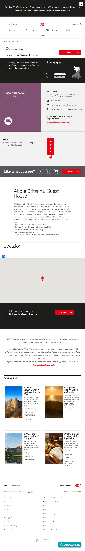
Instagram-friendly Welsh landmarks (71, 389)
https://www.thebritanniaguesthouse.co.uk (66, 109)
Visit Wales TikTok (49, 526)
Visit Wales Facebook (50, 518)
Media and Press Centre (51, 502)
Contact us (7, 502)
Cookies (6, 510)
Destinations (71, 30)
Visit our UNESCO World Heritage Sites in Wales (32, 390)
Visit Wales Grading (10, 526)
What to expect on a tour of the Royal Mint (71, 436)
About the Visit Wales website (53, 498)
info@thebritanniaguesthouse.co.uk (63, 105)
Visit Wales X (47, 510)
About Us (7, 522)
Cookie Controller (10, 506)
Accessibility (8, 498)
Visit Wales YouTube (49, 522)
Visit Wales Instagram (50, 514)
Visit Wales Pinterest (50, 530)
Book (69, 52)
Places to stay (31, 30)
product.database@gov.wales (58, 122)
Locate (3, 256)
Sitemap (46, 506)
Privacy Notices (9, 518)
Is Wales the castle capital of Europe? (31, 436)
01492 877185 (55, 101)
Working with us (9, 530)
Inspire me (12, 30)
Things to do (51, 30)
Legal (5, 514)
